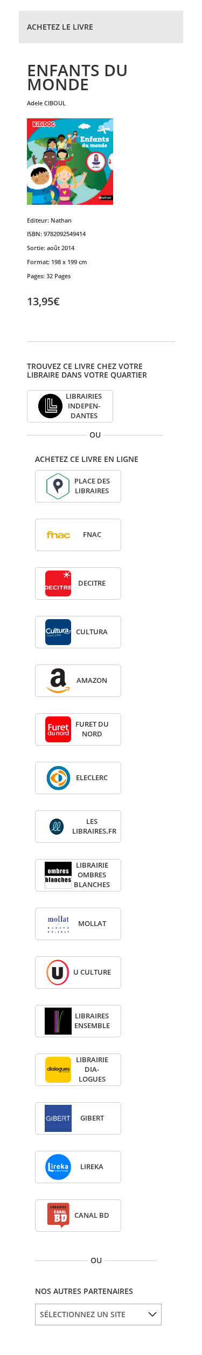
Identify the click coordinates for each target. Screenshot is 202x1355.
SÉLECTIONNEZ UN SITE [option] (83, 1314)
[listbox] (98, 1314)
